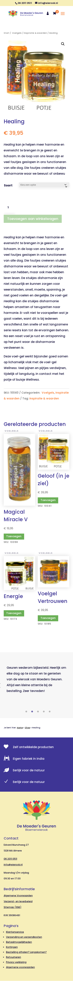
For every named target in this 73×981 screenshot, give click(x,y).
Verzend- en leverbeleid (18, 901)
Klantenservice (15, 932)
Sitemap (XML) (12, 907)
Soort (8, 185)
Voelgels (16, 33)
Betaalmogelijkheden (19, 942)
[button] (62, 43)
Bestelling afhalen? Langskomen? (26, 952)
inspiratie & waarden (44, 398)
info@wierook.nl (13, 864)
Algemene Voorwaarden (18, 895)
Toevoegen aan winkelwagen (32, 218)
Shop (27, 727)
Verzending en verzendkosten (24, 937)
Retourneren (13, 957)
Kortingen (12, 947)
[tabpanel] (37, 679)
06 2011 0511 (10, 858)
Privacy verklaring (16, 962)
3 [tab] (38, 712)
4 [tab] (44, 712)
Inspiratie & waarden (35, 33)
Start (6, 33)
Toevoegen (13, 536)
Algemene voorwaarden (20, 967)
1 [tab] (26, 712)
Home (20, 727)
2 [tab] (32, 712)
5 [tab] (50, 712)
